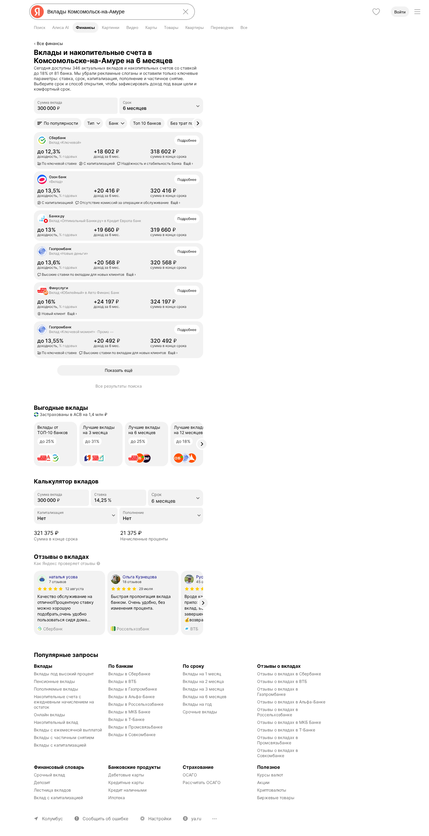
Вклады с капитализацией (60, 745)
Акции (263, 782)
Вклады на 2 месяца (203, 681)
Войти (400, 12)
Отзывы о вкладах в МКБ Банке (289, 722)
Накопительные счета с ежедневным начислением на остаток (64, 702)
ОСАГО (190, 774)
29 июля (146, 589)
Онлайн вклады (49, 714)
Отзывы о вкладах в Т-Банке (286, 729)
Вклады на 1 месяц (202, 673)
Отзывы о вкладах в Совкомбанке (278, 753)
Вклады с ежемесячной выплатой (68, 729)
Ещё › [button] (188, 163)
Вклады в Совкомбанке (132, 734)
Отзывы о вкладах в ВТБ (282, 681)
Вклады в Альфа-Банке (131, 696)
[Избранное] (376, 11)
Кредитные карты (126, 782)
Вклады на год (197, 704)
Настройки (159, 818)
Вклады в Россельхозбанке (135, 704)
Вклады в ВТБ (122, 681)
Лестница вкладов (52, 790)
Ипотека (116, 797)
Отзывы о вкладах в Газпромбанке (278, 691)
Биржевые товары (275, 797)
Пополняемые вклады (56, 688)
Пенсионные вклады (54, 681)
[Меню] (417, 12)
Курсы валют (270, 774)
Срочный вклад (49, 774)
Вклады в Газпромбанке (132, 688)
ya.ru (196, 818)
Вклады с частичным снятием (64, 737)
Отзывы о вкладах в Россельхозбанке (278, 712)
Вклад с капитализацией (58, 797)
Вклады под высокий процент (64, 673)
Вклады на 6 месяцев (204, 696)
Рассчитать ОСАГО (202, 782)
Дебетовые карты (126, 774)
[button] (57, 123)
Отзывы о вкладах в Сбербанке (289, 673)
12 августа (74, 589)
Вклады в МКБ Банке (129, 711)
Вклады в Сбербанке (129, 673)
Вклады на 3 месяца (203, 688)
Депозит (42, 782)
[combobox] (111, 11)
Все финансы (50, 43)
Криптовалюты (271, 790)
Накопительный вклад (56, 722)
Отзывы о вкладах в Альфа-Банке (291, 701)
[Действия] (202, 52)
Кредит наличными (127, 790)
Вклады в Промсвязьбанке (135, 726)
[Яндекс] (37, 11)
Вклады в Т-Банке (126, 719)
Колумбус (52, 818)
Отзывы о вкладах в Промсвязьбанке (278, 740)
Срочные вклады (200, 711)
